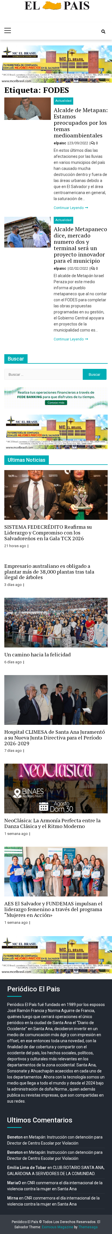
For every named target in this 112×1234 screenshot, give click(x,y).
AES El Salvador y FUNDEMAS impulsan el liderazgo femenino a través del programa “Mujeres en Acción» (53, 909)
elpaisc (60, 143)
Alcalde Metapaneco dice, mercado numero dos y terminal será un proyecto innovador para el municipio (80, 245)
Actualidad (63, 101)
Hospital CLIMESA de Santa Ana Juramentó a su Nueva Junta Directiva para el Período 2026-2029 (54, 737)
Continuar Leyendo (69, 208)
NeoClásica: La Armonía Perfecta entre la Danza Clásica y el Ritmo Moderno (52, 823)
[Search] (103, 32)
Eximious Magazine (57, 1227)
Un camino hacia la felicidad (37, 654)
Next (104, 64)
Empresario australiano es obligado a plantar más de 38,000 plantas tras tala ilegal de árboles (49, 571)
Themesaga (88, 1227)
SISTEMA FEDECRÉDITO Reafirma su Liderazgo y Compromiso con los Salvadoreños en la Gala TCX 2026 (48, 532)
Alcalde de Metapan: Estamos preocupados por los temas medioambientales (81, 122)
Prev (7, 64)
